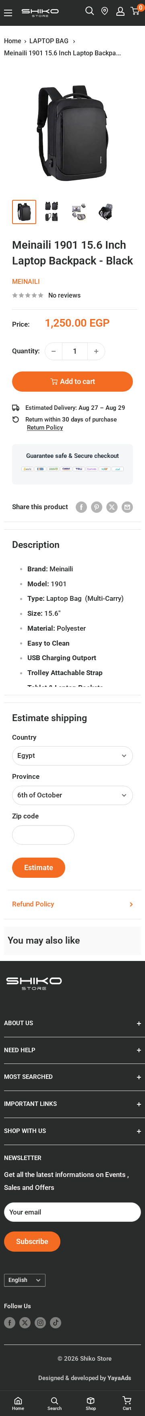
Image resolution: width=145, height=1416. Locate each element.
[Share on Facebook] (81, 507)
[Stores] (105, 10)
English (17, 1280)
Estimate (38, 867)
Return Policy (45, 427)
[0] (135, 10)
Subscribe (32, 1241)
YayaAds (119, 1378)
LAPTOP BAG (49, 41)
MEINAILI (26, 281)
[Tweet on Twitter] (112, 507)
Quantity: (26, 351)
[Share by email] (127, 507)
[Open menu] (8, 13)
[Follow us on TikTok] (55, 1322)
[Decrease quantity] (53, 351)
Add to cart (77, 381)
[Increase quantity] (96, 351)
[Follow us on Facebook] (9, 1322)
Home (12, 41)
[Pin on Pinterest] (96, 507)
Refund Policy (33, 904)
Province (25, 776)
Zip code (25, 816)
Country (24, 737)
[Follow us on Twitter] (25, 1322)
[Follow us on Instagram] (40, 1322)
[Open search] (89, 10)
